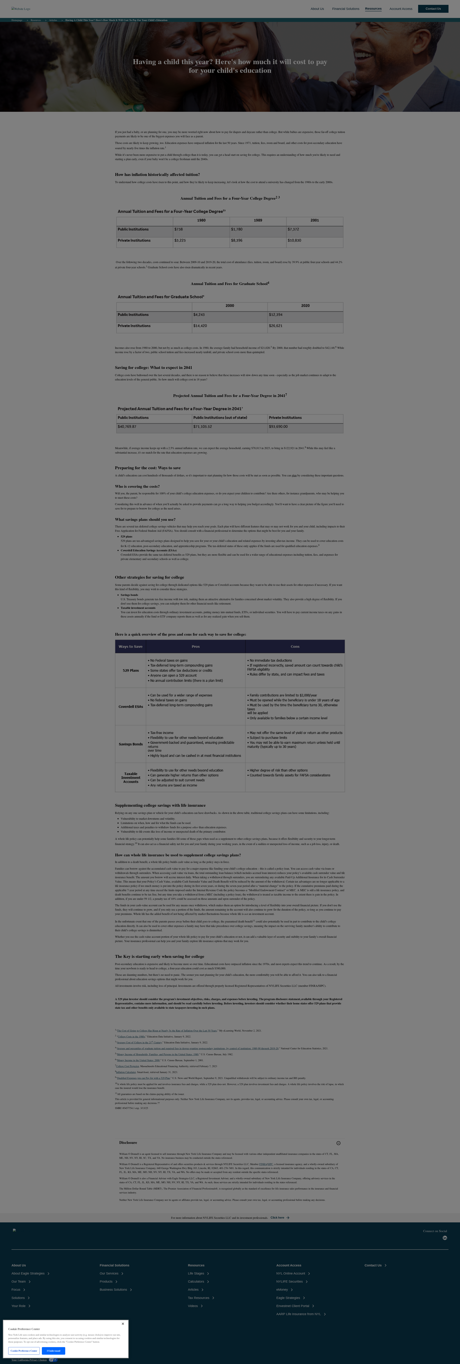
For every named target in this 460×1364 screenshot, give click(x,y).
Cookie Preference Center (24, 1350)
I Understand (53, 1350)
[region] (66, 1339)
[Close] (123, 1324)
